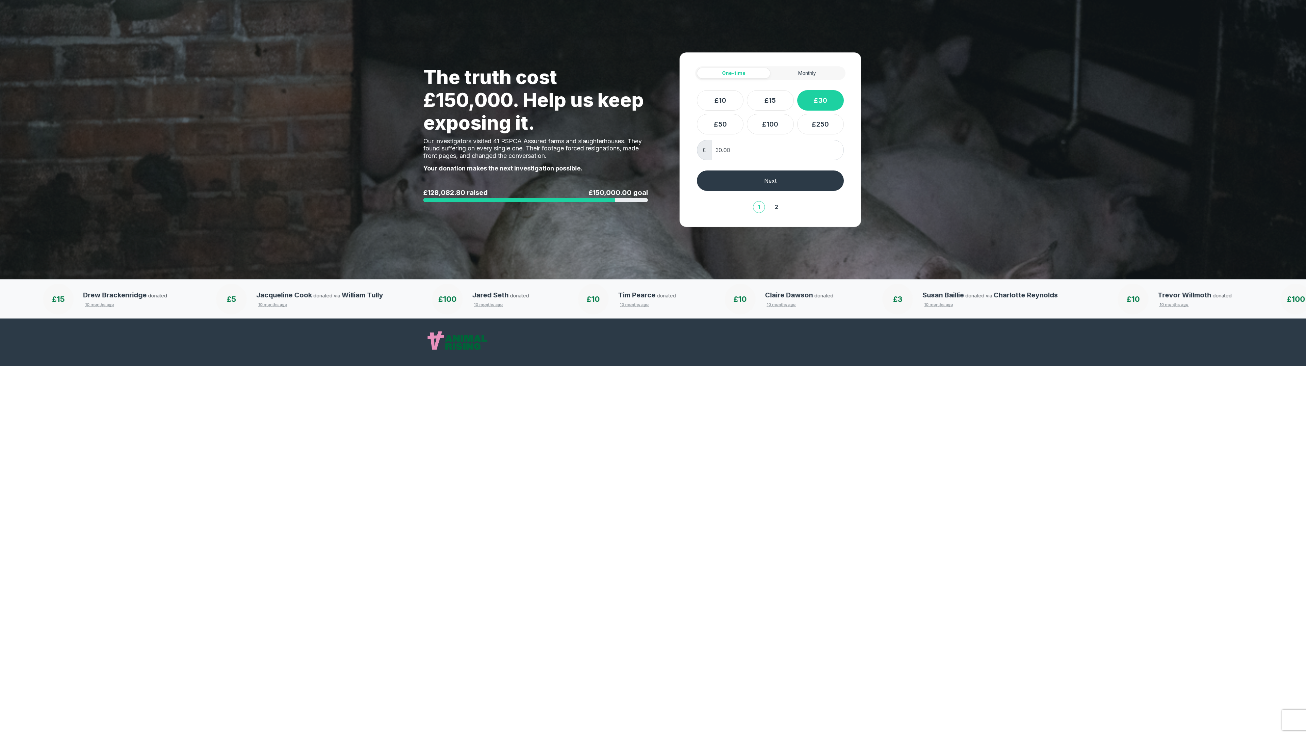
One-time (734, 73)
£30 (820, 100)
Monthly (807, 73)
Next (770, 180)
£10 (720, 100)
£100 (770, 124)
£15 (770, 100)
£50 (720, 124)
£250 (820, 124)
